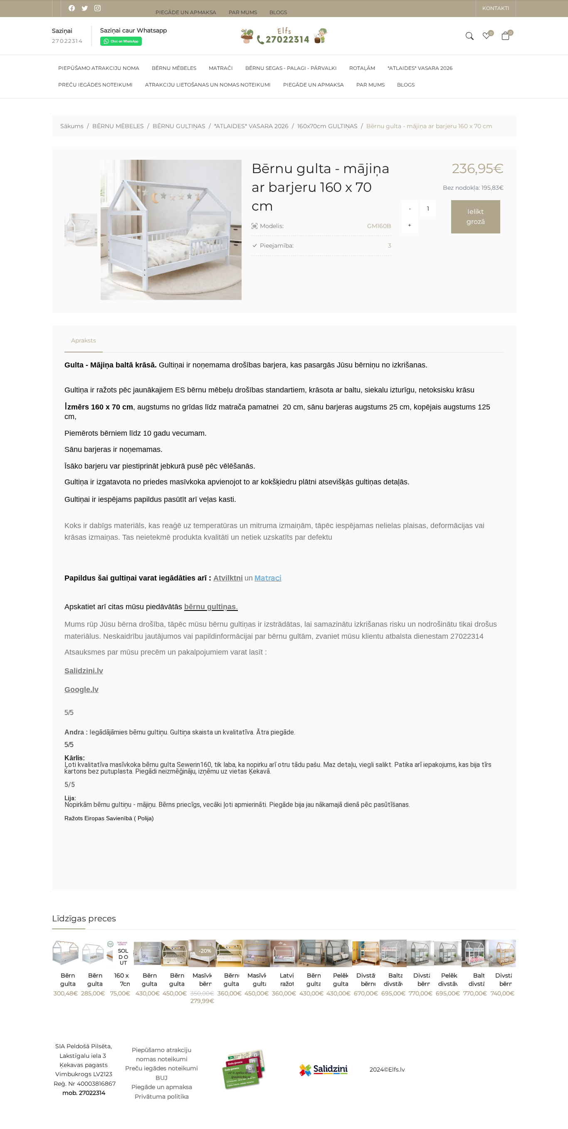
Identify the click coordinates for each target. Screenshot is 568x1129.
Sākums (72, 126)
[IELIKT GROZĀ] (73, 975)
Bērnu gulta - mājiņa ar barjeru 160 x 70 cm (429, 126)
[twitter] (84, 9)
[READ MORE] (127, 975)
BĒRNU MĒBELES (118, 126)
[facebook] (71, 9)
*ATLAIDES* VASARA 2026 (251, 126)
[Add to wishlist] (73, 954)
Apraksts (83, 340)
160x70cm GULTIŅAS (327, 126)
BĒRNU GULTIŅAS (179, 126)
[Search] (470, 35)
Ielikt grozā (476, 217)
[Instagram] (97, 9)
